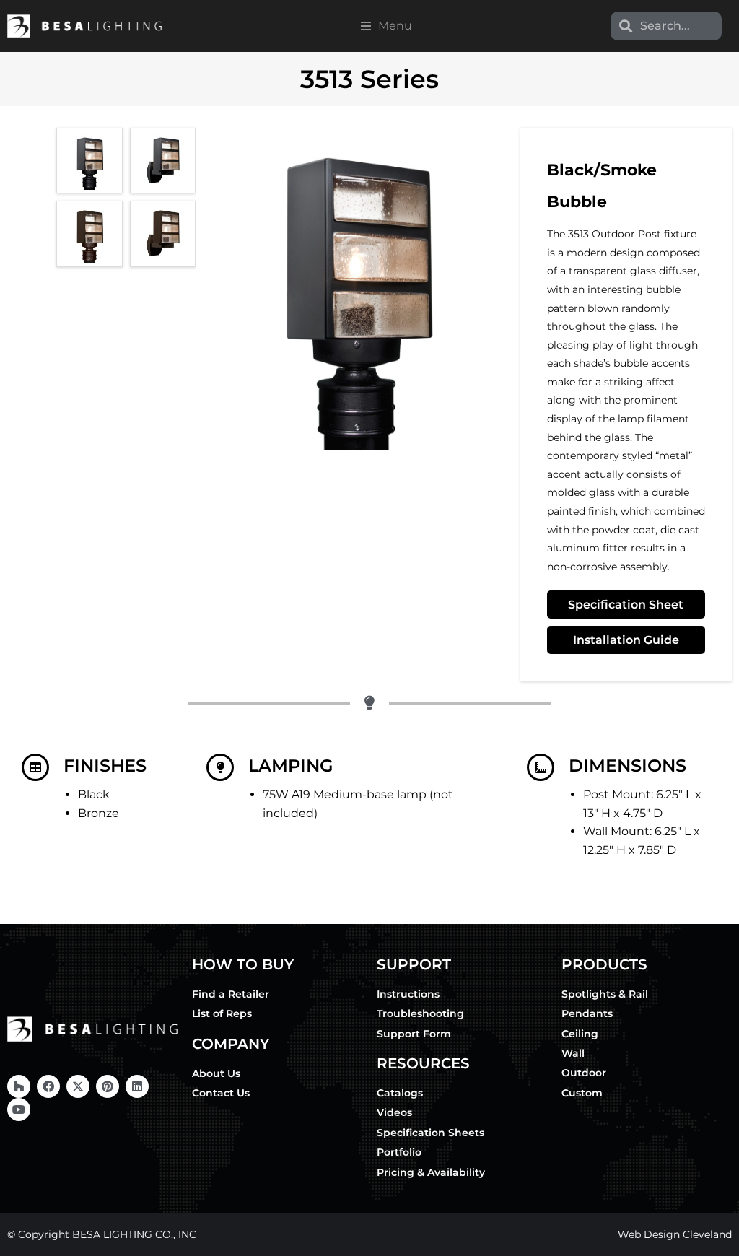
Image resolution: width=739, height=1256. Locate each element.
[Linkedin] (137, 1086)
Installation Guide (626, 640)
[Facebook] (48, 1086)
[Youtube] (18, 1109)
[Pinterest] (107, 1086)
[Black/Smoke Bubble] (89, 160)
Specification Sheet (625, 604)
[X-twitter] (77, 1086)
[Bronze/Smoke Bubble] (89, 233)
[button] (386, 26)
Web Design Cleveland (675, 1234)
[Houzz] (18, 1086)
